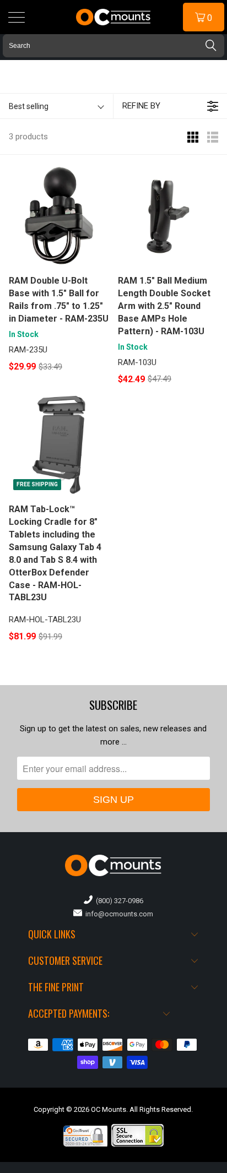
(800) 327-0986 (118, 901)
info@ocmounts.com (117, 914)
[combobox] (113, 45)
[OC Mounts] (113, 17)
